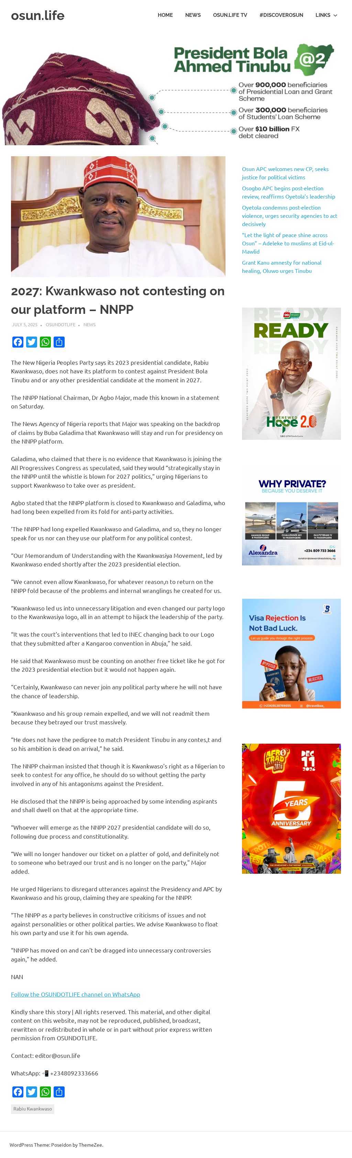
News (193, 15)
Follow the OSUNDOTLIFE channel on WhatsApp (75, 994)
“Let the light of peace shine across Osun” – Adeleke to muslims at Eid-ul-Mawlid (288, 243)
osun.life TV (230, 15)
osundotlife (60, 324)
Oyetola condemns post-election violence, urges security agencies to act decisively (289, 215)
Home (165, 15)
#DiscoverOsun (281, 15)
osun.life (38, 15)
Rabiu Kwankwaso (32, 1108)
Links (323, 15)
